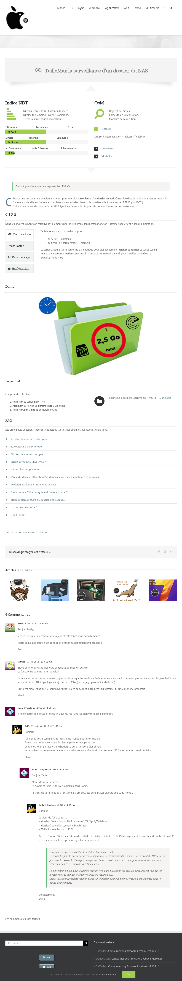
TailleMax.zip (114, 397)
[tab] (20, 234)
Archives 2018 (34, 532)
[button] (171, 7)
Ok (128, 974)
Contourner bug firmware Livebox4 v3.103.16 (133, 951)
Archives (23, 532)
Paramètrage (108, 974)
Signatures (165, 397)
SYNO (44, 532)
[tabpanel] (101, 252)
